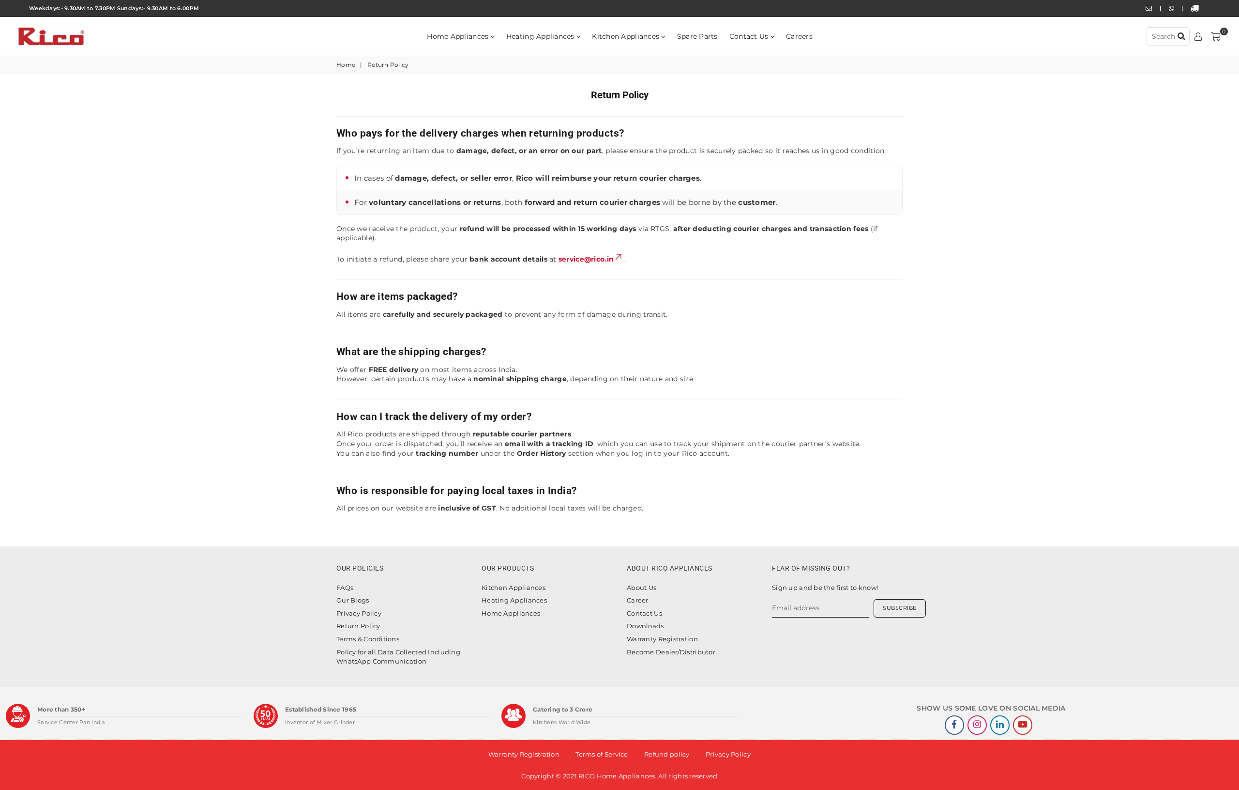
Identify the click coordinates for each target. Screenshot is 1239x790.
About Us (641, 587)
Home (345, 64)
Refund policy (667, 754)
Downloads (645, 626)
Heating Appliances (541, 36)
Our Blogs (352, 600)
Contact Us (750, 36)
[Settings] (1198, 36)
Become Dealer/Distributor (671, 652)
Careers (799, 36)
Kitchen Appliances (626, 36)
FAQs (344, 587)
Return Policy (358, 626)
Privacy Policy (358, 613)
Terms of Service (601, 754)
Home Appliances (458, 36)
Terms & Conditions (367, 639)
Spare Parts (697, 36)
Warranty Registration (662, 639)
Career (638, 600)
